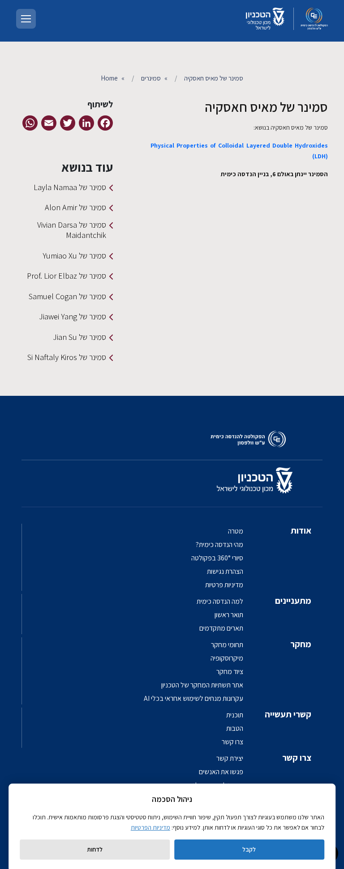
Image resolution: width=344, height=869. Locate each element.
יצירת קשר (229, 758)
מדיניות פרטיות (224, 584)
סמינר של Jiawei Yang (72, 316)
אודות (301, 530)
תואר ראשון (229, 614)
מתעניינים (293, 600)
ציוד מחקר (229, 671)
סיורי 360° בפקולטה (217, 558)
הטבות (234, 728)
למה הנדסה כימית (220, 601)
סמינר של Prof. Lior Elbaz (66, 276)
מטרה (235, 531)
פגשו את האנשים (221, 771)
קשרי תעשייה (288, 714)
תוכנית (234, 715)
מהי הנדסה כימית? (219, 544)
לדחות (95, 849)
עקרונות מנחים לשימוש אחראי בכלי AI (193, 698)
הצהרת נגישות (225, 571)
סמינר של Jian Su (79, 337)
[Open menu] (26, 19)
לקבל (249, 849)
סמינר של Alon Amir (75, 207)
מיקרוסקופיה (227, 658)
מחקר (300, 644)
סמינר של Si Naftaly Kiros (66, 357)
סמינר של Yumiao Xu (74, 255)
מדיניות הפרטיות (150, 827)
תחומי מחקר (227, 644)
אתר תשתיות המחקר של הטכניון (202, 685)
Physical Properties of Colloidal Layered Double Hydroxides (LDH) (239, 150)
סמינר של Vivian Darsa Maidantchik (71, 230)
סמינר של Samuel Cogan (67, 296)
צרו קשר (232, 741)
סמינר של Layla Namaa (70, 187)
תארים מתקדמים (221, 628)
